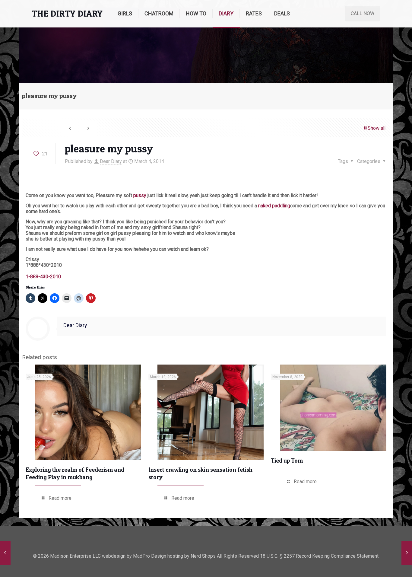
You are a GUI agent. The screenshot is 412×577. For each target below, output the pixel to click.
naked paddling (274, 206)
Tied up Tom (287, 460)
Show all (376, 128)
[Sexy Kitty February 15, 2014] (5, 553)
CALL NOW (362, 13)
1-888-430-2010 (43, 276)
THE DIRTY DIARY (67, 13)
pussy (139, 195)
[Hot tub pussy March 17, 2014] (406, 553)
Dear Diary (111, 161)
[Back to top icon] (383, 564)
